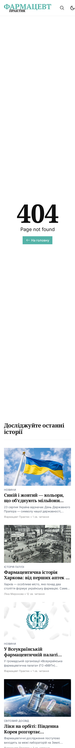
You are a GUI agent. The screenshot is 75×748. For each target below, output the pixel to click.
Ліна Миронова (14, 593)
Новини (10, 489)
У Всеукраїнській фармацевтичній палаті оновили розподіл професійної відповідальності (37, 657)
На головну (40, 240)
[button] (62, 8)
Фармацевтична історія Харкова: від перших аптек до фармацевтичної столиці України (37, 580)
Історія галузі (14, 566)
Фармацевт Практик (17, 516)
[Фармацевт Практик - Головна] (27, 8)
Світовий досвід (16, 720)
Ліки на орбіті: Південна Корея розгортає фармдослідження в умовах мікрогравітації (35, 734)
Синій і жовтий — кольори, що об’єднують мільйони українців (34, 500)
